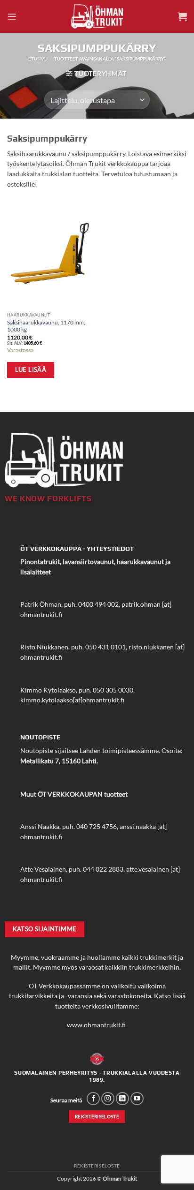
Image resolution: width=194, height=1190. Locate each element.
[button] (12, 16)
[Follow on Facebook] (93, 1099)
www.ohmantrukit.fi (96, 1025)
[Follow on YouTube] (137, 1099)
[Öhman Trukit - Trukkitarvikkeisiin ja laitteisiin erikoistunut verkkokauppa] (97, 16)
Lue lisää (31, 369)
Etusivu (38, 58)
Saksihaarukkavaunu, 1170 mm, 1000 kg (46, 325)
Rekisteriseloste (97, 1165)
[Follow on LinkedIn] (122, 1099)
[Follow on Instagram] (107, 1099)
